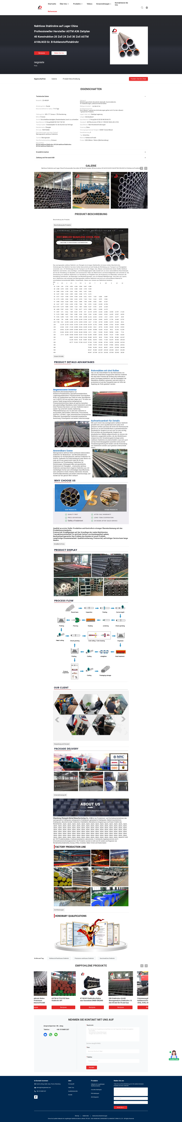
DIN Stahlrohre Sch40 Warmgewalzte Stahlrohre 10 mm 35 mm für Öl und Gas (105, 1000)
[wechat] (56, 1034)
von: (88, 1047)
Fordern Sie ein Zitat (138, 79)
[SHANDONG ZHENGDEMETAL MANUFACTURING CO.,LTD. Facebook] (36, 1097)
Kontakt (91, 1067)
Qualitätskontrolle (73, 1091)
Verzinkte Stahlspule (96, 1089)
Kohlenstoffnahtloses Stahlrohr (59, 958)
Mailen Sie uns (59, 53)
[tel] (61, 1034)
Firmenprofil (71, 1084)
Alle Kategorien (95, 1097)
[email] (45, 1034)
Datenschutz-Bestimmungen (99, 1116)
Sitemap (77, 1116)
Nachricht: (90, 1025)
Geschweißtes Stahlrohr (107, 958)
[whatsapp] (50, 1034)
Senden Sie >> (120, 1107)
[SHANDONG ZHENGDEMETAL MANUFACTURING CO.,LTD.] (39, 7)
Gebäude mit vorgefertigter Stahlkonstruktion (98, 1085)
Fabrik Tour (71, 1087)
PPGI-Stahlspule (95, 1093)
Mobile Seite (86, 1116)
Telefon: (89, 1057)
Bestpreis (41, 53)
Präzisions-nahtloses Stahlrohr (84, 958)
